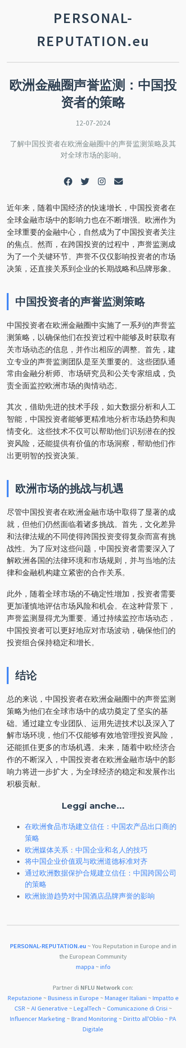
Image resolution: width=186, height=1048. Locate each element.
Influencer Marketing (37, 1019)
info (105, 967)
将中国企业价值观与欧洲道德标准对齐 (86, 861)
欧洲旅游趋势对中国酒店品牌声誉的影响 (90, 895)
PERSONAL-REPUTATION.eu (48, 946)
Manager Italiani (126, 998)
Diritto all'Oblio (143, 1019)
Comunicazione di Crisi (137, 1008)
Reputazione (25, 998)
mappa (85, 967)
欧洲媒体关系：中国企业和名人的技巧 (86, 849)
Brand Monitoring (94, 1019)
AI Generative (49, 1008)
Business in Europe (73, 998)
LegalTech (87, 1008)
